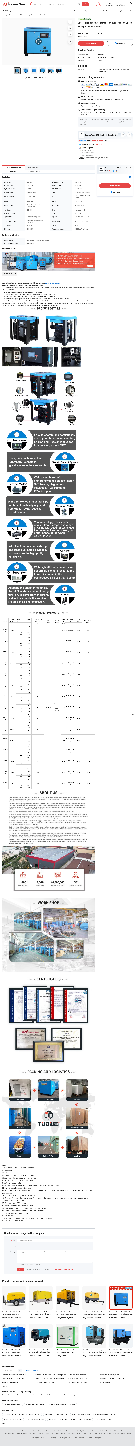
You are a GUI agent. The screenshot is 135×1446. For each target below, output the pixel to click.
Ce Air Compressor (34, 1414)
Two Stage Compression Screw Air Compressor (50, 1378)
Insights (121, 1431)
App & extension (108, 11)
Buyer (86, 11)
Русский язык (49, 1433)
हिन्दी (96, 1433)
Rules (131, 11)
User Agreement (79, 1438)
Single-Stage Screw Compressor (36, 1404)
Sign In (81, 158)
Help (96, 11)
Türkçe (109, 1433)
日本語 (90, 1433)
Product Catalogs (32, 1370)
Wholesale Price (70, 1431)
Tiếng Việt (116, 1433)
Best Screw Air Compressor (35, 1419)
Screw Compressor (45, 15)
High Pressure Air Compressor (77, 1382)
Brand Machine (105, 1382)
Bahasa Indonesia (126, 1433)
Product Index (104, 1431)
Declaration (89, 1438)
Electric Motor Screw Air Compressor (14, 1375)
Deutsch (63, 1433)
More (4, 1423)
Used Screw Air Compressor (58, 1419)
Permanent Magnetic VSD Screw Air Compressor (50, 1375)
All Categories (9, 11)
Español (25, 1433)
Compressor (34, 15)
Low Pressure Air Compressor (44, 1382)
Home (4, 15)
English (18, 1433)
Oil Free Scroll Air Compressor (109, 1375)
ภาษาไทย (102, 1433)
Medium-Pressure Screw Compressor (63, 1404)
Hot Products (16, 1431)
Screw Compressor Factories (81, 1414)
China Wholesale (59, 1431)
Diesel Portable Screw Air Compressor (112, 1378)
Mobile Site (113, 1431)
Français (40, 1433)
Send (20, 1269)
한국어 (84, 1433)
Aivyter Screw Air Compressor (11, 1382)
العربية (78, 1433)
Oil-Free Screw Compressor (12, 1404)
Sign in (131, 6)
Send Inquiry (91, 43)
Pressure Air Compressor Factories (56, 1414)
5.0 (106, 171)
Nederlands (71, 1433)
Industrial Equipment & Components (18, 15)
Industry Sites (81, 1431)
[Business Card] (130, 177)
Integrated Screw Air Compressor (13, 1378)
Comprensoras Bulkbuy (103, 1419)
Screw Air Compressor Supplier (81, 1419)
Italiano (57, 1433)
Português (32, 1433)
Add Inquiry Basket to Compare (38, 77)
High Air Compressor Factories (14, 1414)
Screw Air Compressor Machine (105, 1414)
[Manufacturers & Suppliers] (13, 4)
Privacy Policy (99, 1438)
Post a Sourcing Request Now (63, 1269)
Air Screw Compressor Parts (13, 1419)
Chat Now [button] (121, 43)
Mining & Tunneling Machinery (77, 1378)
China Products (26, 1431)
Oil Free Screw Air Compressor (77, 1375)
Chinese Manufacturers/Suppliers (42, 1431)
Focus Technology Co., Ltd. (53, 1438)
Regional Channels (92, 1431)
